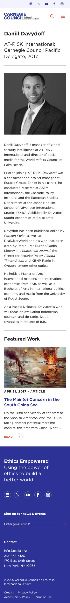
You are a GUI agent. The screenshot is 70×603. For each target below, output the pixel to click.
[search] (52, 16)
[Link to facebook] (54, 4)
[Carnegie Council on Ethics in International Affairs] (21, 16)
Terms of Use (43, 597)
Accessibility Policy (17, 597)
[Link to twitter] (39, 4)
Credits (9, 592)
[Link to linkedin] (31, 4)
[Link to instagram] (62, 4)
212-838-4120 (14, 556)
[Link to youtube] (46, 4)
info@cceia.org (15, 551)
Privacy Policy (27, 592)
